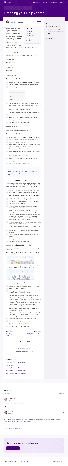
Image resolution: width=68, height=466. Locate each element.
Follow (39, 22)
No (26, 345)
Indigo (6, 8)
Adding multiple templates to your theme (16, 373)
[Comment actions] (63, 399)
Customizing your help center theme (17, 421)
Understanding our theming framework (15, 370)
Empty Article (9, 365)
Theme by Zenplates (58, 461)
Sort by (61, 393)
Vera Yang (10, 411)
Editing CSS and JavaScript (34, 334)
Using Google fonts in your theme (18, 171)
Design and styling (14, 8)
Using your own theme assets (54, 35)
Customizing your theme (26, 8)
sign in (9, 428)
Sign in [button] (61, 2)
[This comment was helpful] (5, 407)
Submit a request (53, 2)
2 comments (20, 22)
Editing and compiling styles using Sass (16, 362)
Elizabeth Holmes (12, 398)
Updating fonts (29, 33)
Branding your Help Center (54, 26)
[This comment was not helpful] (8, 407)
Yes (21, 345)
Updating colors (29, 31)
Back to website (36, 2)
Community (44, 2)
